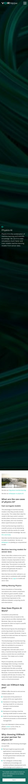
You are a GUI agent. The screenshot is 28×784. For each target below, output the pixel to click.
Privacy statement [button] (7, 775)
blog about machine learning (17, 490)
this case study (6, 535)
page (14, 578)
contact (8, 726)
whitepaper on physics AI (16, 493)
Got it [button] (14, 780)
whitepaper (5, 542)
